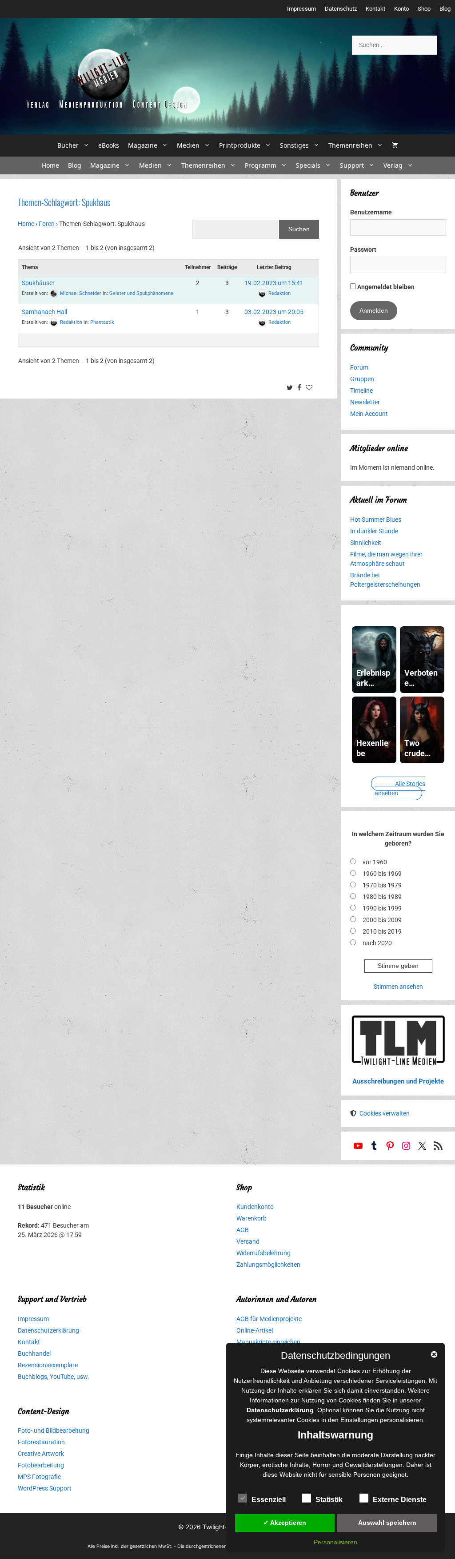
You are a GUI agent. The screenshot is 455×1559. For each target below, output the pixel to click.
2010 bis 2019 (382, 931)
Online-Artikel (254, 1330)
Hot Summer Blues (375, 519)
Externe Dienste (400, 1499)
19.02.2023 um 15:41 (273, 282)
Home (50, 165)
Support (352, 165)
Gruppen (362, 379)
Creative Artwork (41, 1453)
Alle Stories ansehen (400, 788)
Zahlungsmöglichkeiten (268, 1264)
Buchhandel (34, 1353)
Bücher (68, 145)
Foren (47, 223)
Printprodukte (239, 145)
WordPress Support (45, 1488)
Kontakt (375, 8)
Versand (247, 1241)
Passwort (363, 249)
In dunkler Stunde (374, 531)
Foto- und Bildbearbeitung (53, 1430)
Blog (445, 8)
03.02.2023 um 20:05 (273, 311)
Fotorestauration (41, 1442)
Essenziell (268, 1499)
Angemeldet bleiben (385, 286)
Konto (401, 8)
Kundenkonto (255, 1206)
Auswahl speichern (387, 1522)
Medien (188, 145)
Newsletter (365, 402)
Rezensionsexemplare (48, 1365)
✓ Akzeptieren (284, 1522)
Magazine (142, 145)
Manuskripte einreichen (268, 1341)
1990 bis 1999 (382, 908)
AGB (242, 1229)
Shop (424, 8)
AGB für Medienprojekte (269, 1318)
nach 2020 (377, 943)
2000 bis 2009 (382, 919)
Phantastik (102, 322)
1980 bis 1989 (382, 896)
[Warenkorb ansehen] (395, 145)
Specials (308, 165)
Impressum (301, 8)
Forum (359, 367)
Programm (260, 165)
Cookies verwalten (384, 1113)
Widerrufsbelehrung (263, 1253)
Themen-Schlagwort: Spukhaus (64, 202)
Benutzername (371, 212)
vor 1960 (375, 862)
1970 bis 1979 (382, 885)
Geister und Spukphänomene (141, 293)
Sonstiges (294, 145)
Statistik (329, 1499)
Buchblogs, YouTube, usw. (53, 1376)
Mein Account (369, 413)
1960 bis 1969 (382, 873)
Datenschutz (341, 8)
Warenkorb (251, 1218)
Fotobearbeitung (41, 1465)
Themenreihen (350, 145)
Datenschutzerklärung (48, 1330)
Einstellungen (359, 1419)
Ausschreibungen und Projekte (398, 1081)
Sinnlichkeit (365, 542)
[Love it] (310, 388)
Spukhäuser (38, 282)
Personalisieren (335, 1542)
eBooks (108, 145)
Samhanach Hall (44, 311)
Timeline (361, 390)
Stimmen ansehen (398, 986)
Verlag (393, 165)
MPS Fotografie (39, 1476)
